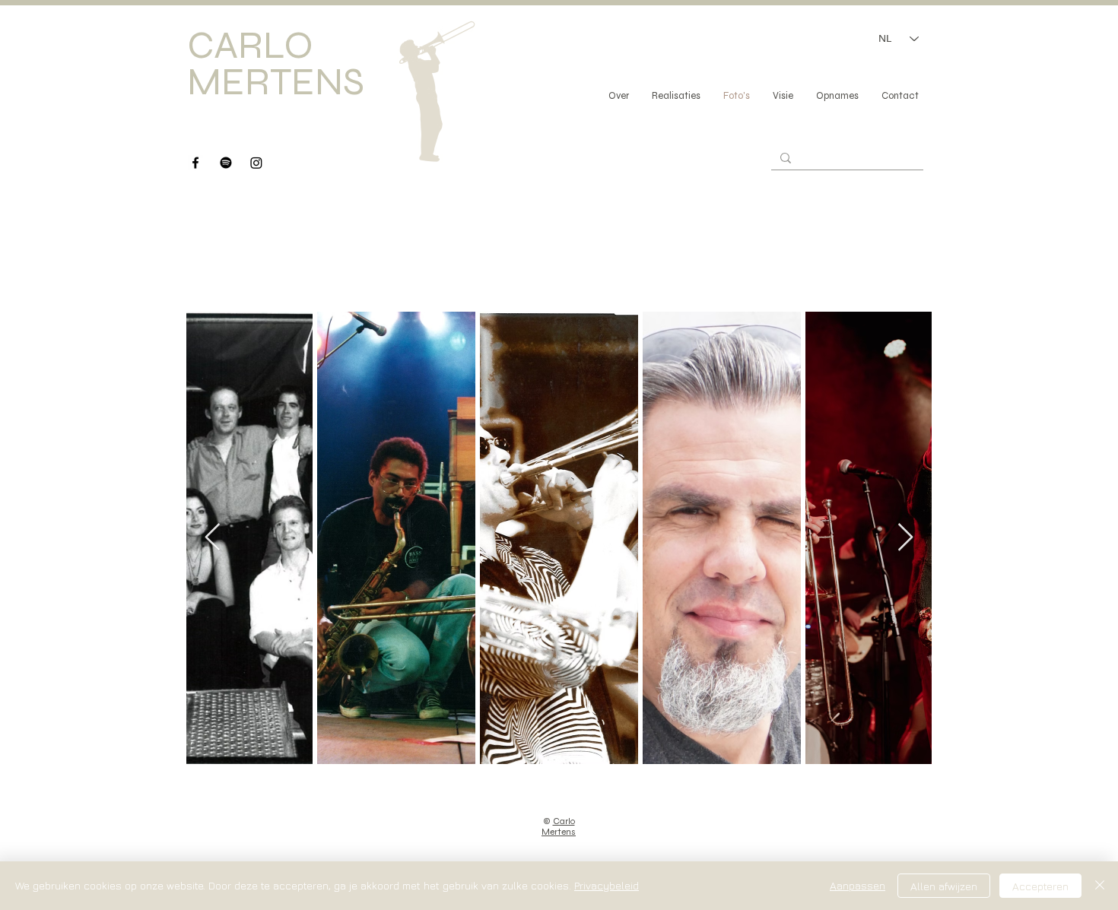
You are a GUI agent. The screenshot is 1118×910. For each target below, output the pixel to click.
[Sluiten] (1100, 886)
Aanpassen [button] (857, 885)
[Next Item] (905, 538)
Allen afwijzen (943, 886)
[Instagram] (256, 162)
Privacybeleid (606, 885)
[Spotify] (225, 162)
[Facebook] (195, 162)
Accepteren (1040, 886)
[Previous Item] (212, 538)
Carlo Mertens (559, 826)
